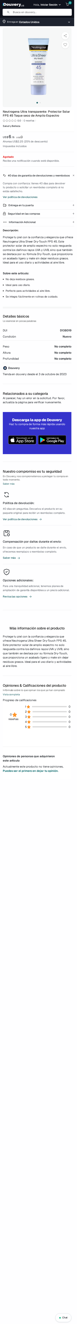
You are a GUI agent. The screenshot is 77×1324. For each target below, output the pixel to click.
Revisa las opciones (17, 597)
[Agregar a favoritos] (65, 44)
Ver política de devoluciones (20, 197)
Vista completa (11, 694)
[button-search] (7, 12)
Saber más (9, 483)
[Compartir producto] (65, 35)
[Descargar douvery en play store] (52, 440)
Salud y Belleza (11, 126)
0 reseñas (29, 120)
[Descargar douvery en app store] (22, 440)
